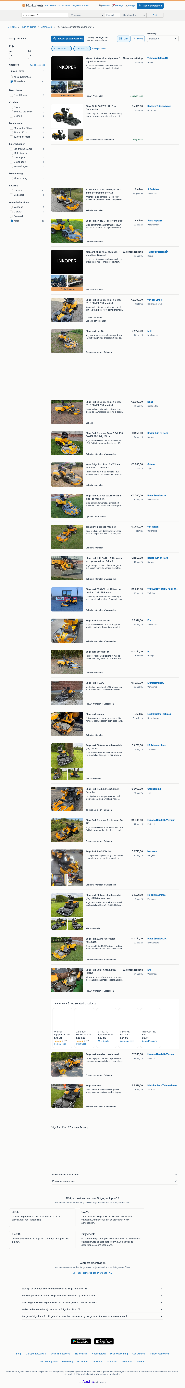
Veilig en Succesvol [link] (61, 1353)
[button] (117, 5)
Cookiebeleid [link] (138, 1353)
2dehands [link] (111, 1361)
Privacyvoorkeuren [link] (159, 1353)
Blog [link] (18, 1353)
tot (29, 51)
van (11, 51)
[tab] (123, 39)
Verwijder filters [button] (99, 48)
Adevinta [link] (97, 1361)
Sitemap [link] (141, 1361)
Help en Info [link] (81, 1353)
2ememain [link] (126, 1361)
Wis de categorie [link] (37, 65)
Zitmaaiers (80, 48)
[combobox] (45, 15)
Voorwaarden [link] (63, 5)
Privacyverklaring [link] (119, 1353)
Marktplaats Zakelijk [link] (35, 1353)
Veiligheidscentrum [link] (79, 5)
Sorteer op (152, 34)
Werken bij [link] (67, 1361)
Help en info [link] (50, 5)
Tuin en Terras (59, 48)
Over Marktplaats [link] (49, 1361)
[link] (32, 5)
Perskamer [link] (82, 1361)
